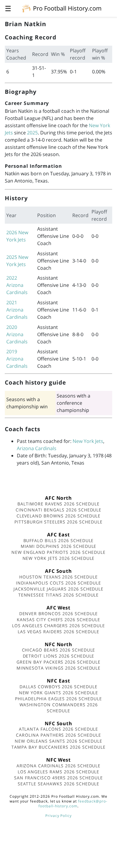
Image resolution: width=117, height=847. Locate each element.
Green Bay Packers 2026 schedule (58, 662)
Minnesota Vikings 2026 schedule (58, 668)
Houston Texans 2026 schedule (58, 577)
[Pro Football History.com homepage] (26, 8)
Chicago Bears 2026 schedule (58, 650)
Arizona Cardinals (36, 448)
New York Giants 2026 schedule (58, 692)
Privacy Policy (58, 815)
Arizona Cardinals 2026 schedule (58, 766)
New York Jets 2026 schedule (58, 558)
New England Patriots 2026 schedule (58, 552)
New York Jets (88, 441)
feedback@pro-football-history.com (72, 804)
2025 (32, 132)
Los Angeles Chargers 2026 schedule (58, 625)
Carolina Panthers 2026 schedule (58, 735)
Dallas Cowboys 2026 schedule (59, 686)
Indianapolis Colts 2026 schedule (58, 583)
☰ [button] (8, 8)
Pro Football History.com (67, 8)
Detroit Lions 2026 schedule (58, 656)
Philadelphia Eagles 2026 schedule (58, 698)
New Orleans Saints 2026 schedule (58, 741)
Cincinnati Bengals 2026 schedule (59, 510)
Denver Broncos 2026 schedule (58, 613)
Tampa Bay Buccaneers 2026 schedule (58, 747)
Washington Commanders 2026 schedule (59, 708)
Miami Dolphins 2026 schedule (59, 546)
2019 (11, 351)
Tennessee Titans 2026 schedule (58, 595)
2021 (11, 302)
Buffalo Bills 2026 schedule (58, 540)
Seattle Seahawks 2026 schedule (59, 784)
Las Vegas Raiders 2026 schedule (58, 631)
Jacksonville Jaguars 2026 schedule (59, 589)
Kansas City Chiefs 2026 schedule (58, 619)
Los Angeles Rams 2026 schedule (59, 772)
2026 (11, 232)
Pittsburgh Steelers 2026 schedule (58, 522)
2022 (11, 278)
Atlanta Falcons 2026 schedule (58, 729)
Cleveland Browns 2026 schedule (58, 516)
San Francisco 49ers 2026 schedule (58, 778)
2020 (11, 327)
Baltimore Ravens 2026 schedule (58, 504)
